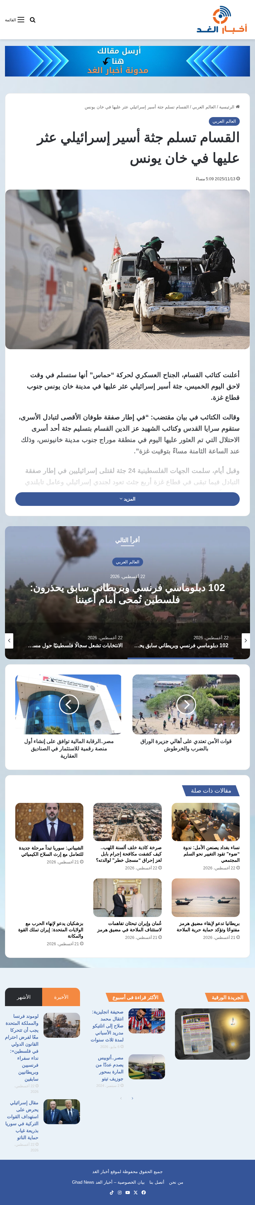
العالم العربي (204, 106)
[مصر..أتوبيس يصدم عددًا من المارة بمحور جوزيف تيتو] (146, 1066)
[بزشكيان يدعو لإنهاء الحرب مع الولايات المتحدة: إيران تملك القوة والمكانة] (49, 897)
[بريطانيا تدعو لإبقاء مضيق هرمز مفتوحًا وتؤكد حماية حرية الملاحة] (206, 897)
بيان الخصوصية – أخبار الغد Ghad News (108, 1182)
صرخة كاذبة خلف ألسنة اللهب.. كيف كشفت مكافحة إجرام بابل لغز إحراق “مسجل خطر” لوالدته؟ (129, 854)
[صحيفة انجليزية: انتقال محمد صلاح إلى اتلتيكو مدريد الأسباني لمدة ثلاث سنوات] (146, 1020)
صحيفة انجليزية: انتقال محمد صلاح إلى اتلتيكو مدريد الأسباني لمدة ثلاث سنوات (107, 1025)
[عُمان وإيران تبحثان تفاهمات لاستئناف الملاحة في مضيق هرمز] (127, 897)
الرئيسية (227, 106)
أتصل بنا (156, 1182)
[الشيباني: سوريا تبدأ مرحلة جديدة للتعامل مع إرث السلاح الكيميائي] (49, 822)
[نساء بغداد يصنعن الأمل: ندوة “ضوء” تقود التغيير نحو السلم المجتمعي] (206, 822)
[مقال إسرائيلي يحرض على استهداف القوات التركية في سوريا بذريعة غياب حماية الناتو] (61, 1111)
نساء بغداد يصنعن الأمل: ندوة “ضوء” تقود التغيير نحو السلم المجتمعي (211, 854)
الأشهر (24, 997)
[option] (127, 592)
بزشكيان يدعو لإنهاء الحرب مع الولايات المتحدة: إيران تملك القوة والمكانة (50, 930)
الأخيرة (61, 997)
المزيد (129, 499)
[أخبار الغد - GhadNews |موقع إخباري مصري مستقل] (221, 20)
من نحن (176, 1182)
